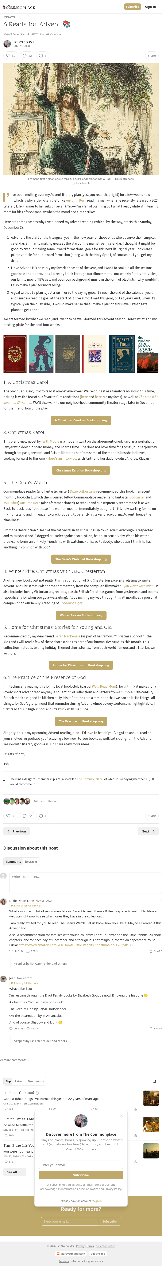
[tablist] (21, 861)
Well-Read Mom (104, 686)
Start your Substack (73, 1253)
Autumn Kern (76, 200)
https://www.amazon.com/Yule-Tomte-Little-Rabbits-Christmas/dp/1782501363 (77, 945)
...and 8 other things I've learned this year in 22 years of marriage (51, 1098)
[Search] (154, 1081)
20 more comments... (14, 1060)
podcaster (137, 497)
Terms (90, 1246)
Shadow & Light (70, 603)
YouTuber (10, 503)
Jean (12, 978)
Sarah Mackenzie (67, 636)
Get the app (97, 1253)
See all (12, 1172)
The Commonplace (90, 779)
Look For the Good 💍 (21, 1093)
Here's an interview (62, 458)
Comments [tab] (13, 861)
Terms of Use (101, 1185)
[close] (121, 1115)
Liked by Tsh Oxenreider (27, 905)
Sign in (150, 7)
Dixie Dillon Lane (83, 491)
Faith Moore (50, 441)
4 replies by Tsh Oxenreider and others (40, 964)
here (84, 397)
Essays (9, 17)
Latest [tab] (19, 1081)
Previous (19, 831)
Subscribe (132, 7)
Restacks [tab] (31, 861)
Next (145, 831)
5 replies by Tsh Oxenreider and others (40, 1041)
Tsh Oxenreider (24, 41)
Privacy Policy (112, 1189)
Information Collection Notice (79, 1189)
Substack (64, 1261)
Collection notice (105, 1246)
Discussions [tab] (36, 1081)
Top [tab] (8, 1081)
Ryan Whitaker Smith (138, 586)
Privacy (80, 1246)
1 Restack (52, 801)
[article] (81, 1101)
